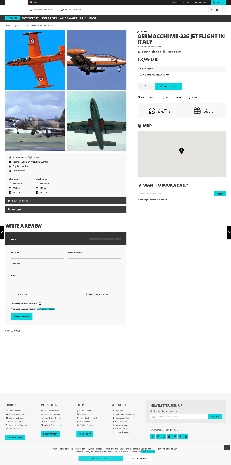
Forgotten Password (88, 418)
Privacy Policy (121, 429)
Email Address (75, 252)
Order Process (14, 411)
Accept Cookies (101, 458)
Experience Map (122, 418)
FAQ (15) (16, 209)
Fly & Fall (17, 26)
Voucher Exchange (53, 418)
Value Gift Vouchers (52, 425)
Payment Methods (17, 414)
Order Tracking (14, 429)
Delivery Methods (15, 418)
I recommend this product (24, 304)
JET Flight (143, 31)
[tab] (65, 200)
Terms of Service (122, 432)
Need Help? (85, 434)
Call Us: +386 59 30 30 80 (181, 2)
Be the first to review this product (149, 47)
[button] (34, 2)
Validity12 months (164, 110)
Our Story (119, 411)
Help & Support (85, 411)
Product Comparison (88, 425)
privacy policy (47, 309)
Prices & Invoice (14, 422)
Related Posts (20, 200)
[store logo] (17, 7)
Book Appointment (201, 2)
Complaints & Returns (17, 425)
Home (7, 26)
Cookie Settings (121, 425)
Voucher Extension (52, 414)
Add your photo (21, 294)
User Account (85, 422)
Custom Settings (138, 458)
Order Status (15, 437)
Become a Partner (122, 422)
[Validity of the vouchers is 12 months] (152, 113)
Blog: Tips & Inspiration (125, 414)
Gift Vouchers (50, 422)
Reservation (50, 434)
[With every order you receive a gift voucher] (197, 114)
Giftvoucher (209, 110)
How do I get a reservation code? (153, 199)
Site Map (83, 414)
